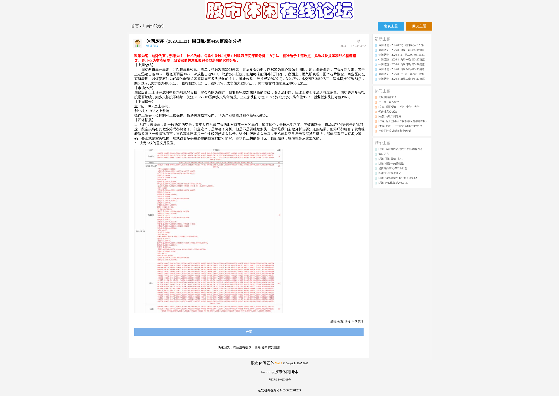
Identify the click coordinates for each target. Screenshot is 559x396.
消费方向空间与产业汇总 (392, 168)
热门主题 (382, 91)
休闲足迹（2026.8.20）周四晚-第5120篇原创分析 (406, 45)
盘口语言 (383, 153)
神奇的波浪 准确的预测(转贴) (395, 130)
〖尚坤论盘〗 (154, 26)
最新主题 (382, 39)
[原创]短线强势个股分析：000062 (397, 177)
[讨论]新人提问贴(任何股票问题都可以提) (402, 121)
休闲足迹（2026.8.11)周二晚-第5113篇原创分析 (405, 78)
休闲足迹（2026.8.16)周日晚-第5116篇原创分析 (405, 64)
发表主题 (391, 26)
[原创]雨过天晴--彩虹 (390, 158)
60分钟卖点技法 (387, 111)
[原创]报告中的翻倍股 (391, 163)
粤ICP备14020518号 (279, 379)
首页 (135, 26)
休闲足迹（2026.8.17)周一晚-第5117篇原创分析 (405, 59)
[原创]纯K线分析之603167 (393, 182)
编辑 (333, 321)
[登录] (265, 347)
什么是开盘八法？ (388, 101)
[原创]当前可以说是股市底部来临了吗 (400, 149)
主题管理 (357, 321)
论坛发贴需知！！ (388, 97)
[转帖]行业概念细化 (389, 173)
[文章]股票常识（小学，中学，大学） (400, 106)
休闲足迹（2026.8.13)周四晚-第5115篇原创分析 (405, 69)
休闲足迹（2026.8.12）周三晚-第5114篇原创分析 (406, 74)
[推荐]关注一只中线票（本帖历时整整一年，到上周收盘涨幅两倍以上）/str (421, 125)
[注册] (276, 347)
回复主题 (419, 26)
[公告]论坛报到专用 (389, 116)
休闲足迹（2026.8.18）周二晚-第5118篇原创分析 (406, 54)
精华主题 (382, 143)
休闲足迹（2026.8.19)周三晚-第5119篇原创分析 (405, 50)
